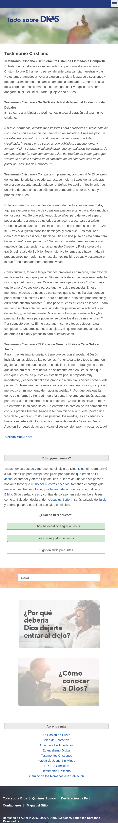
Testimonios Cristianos (56, 755)
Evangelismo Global (57, 750)
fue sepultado (32, 489)
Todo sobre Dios (15, 798)
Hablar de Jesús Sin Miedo (56, 760)
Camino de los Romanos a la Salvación (56, 776)
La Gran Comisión (56, 766)
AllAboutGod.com (59, 817)
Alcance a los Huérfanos (57, 745)
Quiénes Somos (44, 798)
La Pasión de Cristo (56, 735)
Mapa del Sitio (37, 805)
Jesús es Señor (60, 499)
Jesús (8, 479)
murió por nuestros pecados (50, 484)
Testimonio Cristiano (56, 771)
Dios (81, 469)
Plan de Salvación (56, 740)
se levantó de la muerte (62, 489)
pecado (29, 469)
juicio (102, 499)
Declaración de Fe (74, 798)
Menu (114, 3)
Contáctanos (12, 805)
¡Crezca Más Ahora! (18, 437)
